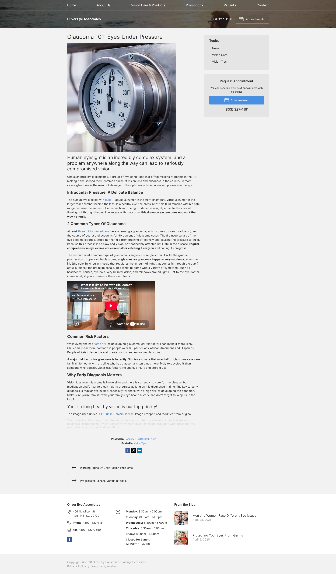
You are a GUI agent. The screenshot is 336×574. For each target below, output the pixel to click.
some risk (100, 344)
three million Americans (93, 231)
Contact (263, 5)
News (215, 48)
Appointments (254, 19)
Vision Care (219, 55)
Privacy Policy (76, 566)
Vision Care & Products (148, 5)
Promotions (194, 5)
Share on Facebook (127, 450)
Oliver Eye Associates (107, 562)
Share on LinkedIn (139, 450)
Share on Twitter (133, 450)
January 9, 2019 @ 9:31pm (140, 438)
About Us (103, 5)
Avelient (112, 566)
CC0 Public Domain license (116, 414)
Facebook (69, 539)
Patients (230, 5)
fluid (108, 199)
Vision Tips (140, 443)
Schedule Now (239, 100)
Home (71, 5)
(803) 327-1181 (220, 19)
